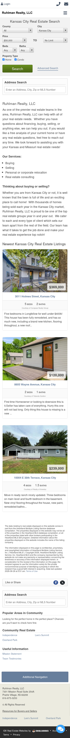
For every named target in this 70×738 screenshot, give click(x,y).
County (6, 26)
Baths (22, 46)
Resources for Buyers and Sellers (19, 711)
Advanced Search (47, 68)
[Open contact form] (66, 3)
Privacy (16, 734)
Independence (9, 635)
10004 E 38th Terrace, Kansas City (35, 477)
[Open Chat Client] (60, 729)
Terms (6, 734)
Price (5, 36)
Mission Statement (11, 653)
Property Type (10, 55)
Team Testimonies (11, 658)
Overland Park (9, 640)
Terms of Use (32, 571)
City (39, 26)
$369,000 (56, 286)
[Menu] (65, 13)
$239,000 (56, 468)
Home (8, 59)
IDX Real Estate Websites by (17, 730)
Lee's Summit (42, 635)
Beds (5, 46)
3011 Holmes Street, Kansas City (35, 296)
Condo (20, 59)
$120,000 (56, 374)
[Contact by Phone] (58, 3)
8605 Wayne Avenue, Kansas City (35, 384)
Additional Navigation (35, 677)
